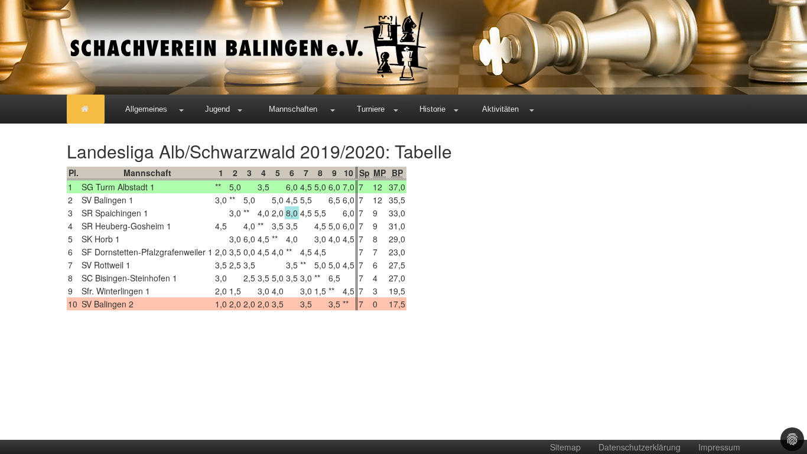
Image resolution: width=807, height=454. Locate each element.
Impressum (719, 447)
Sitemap (565, 447)
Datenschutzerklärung (639, 447)
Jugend (217, 109)
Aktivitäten (500, 109)
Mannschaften (293, 109)
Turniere (371, 109)
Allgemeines (146, 109)
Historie (432, 109)
